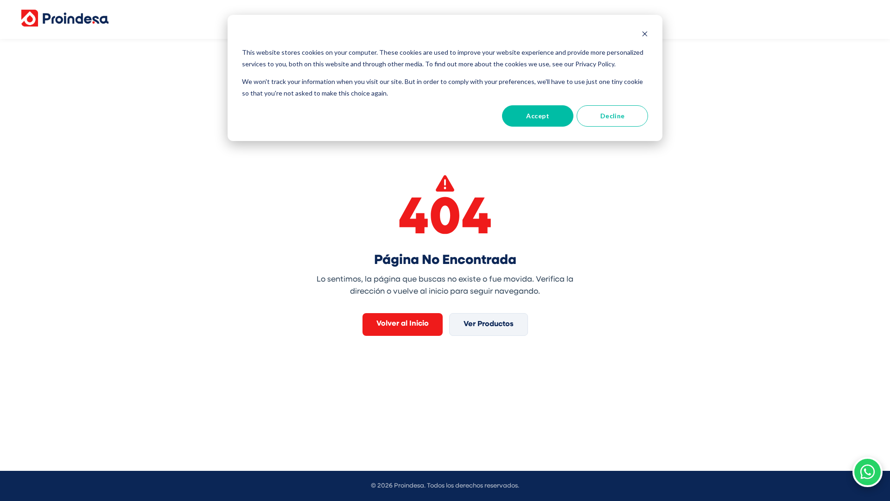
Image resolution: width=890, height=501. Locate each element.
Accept (537, 116)
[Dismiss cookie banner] (645, 35)
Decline (612, 116)
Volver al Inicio (402, 324)
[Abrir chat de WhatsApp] (867, 472)
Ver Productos (489, 324)
